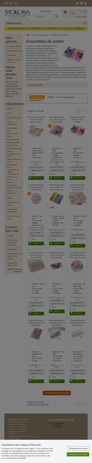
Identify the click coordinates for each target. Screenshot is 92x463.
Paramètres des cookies (78, 448)
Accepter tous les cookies (78, 454)
